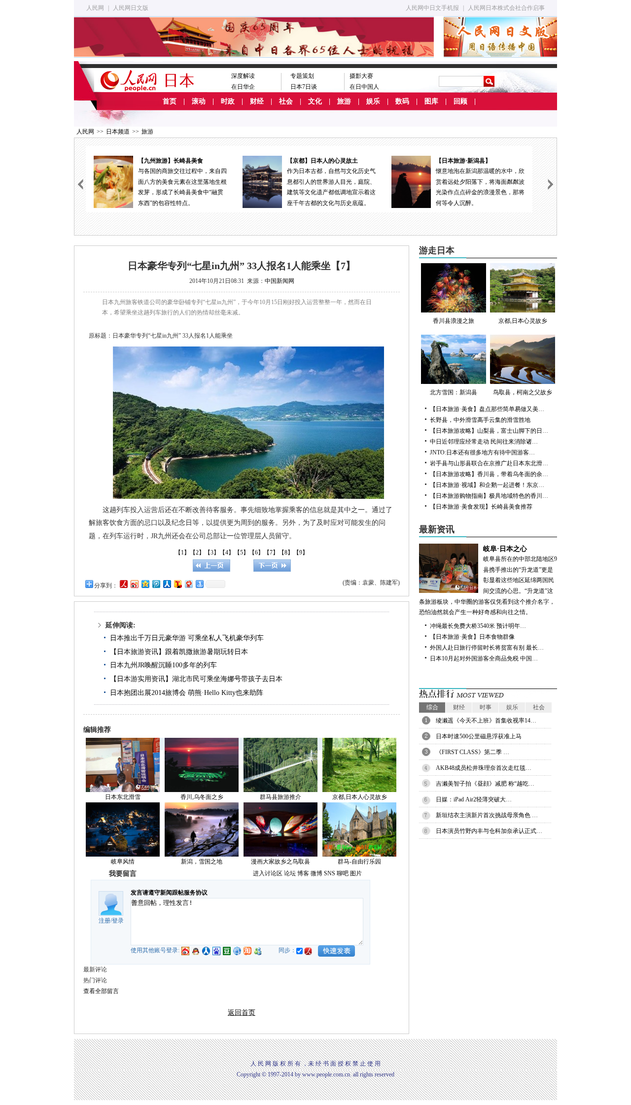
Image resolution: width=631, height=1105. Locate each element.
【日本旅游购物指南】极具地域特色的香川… (489, 495)
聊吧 (343, 873)
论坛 (290, 873)
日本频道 (118, 131)
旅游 (344, 101)
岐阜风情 (123, 861)
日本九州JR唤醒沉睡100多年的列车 (163, 665)
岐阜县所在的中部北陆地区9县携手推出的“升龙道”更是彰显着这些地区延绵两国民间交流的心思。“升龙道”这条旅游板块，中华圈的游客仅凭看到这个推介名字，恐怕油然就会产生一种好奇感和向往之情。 (488, 580)
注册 (104, 920)
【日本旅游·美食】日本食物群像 (472, 636)
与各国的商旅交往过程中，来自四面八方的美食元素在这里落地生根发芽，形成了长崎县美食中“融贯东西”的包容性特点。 (156, 182)
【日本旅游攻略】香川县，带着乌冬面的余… (489, 474)
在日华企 (243, 86)
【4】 (226, 552)
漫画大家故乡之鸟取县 (280, 861)
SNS (329, 873)
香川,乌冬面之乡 (201, 797)
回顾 (460, 101)
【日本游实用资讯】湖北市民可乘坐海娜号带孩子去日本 (196, 679)
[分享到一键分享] (199, 584)
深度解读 (243, 75)
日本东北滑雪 (122, 797)
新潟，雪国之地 (201, 861)
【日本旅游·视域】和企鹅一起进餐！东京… (487, 485)
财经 (257, 101)
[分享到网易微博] (188, 584)
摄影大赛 (361, 75)
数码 (402, 101)
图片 (356, 873)
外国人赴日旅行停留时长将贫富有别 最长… (487, 647)
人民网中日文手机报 (432, 7)
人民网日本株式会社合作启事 (506, 7)
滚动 (199, 101)
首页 (169, 101)
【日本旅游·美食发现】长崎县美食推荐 (481, 506)
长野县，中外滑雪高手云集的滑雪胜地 (480, 419)
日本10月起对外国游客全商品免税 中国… (484, 658)
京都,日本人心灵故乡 (359, 797)
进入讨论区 (267, 873)
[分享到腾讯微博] (155, 584)
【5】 (241, 552)
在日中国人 (364, 86)
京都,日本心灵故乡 (522, 320)
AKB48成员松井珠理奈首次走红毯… (483, 767)
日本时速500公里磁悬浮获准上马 (479, 736)
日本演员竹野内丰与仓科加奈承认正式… (489, 831)
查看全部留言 (101, 991)
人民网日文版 (130, 7)
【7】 (271, 552)
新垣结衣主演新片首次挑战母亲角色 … (487, 815)
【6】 (256, 552)
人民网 (95, 7)
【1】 (182, 552)
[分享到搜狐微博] (177, 584)
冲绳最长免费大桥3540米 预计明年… (478, 625)
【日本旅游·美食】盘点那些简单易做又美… (487, 409)
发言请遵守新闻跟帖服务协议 (169, 892)
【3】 (212, 552)
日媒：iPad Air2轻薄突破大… (474, 799)
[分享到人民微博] (123, 584)
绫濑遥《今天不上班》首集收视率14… (486, 720)
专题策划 (302, 75)
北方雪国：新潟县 (453, 392)
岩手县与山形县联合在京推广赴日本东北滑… (489, 463)
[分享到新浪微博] (134, 584)
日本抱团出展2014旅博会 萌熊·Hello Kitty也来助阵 (186, 692)
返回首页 (241, 1012)
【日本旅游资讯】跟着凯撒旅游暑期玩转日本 (179, 652)
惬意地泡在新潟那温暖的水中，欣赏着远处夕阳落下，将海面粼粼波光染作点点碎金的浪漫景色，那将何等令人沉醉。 (454, 182)
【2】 (197, 552)
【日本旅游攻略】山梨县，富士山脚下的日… (489, 430)
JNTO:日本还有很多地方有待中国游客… (482, 452)
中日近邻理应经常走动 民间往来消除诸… (484, 441)
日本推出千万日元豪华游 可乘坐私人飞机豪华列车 (187, 638)
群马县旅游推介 (280, 797)
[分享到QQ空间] (145, 584)
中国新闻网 (279, 280)
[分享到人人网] (166, 584)
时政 (228, 101)
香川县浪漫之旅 (453, 320)
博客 (303, 873)
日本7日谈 (303, 86)
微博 (316, 873)
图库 (431, 101)
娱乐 (373, 101)
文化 (315, 101)
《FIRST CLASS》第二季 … (472, 752)
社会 (286, 101)
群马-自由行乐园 (359, 861)
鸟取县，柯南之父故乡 (522, 392)
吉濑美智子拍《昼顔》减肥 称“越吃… (485, 783)
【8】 (286, 552)
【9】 (300, 552)
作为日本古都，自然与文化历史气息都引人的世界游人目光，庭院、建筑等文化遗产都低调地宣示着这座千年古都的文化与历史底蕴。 (305, 182)
